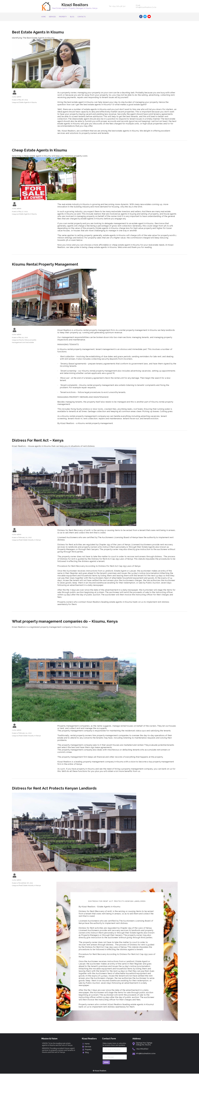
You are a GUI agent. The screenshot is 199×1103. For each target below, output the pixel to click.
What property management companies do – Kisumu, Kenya (65, 621)
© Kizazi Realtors (99, 1071)
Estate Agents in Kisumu (28, 102)
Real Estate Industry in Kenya (30, 540)
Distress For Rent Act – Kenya (37, 440)
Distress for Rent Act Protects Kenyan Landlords (54, 788)
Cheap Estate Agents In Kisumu (39, 150)
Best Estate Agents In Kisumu (38, 32)
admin (19, 97)
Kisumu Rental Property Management (45, 264)
